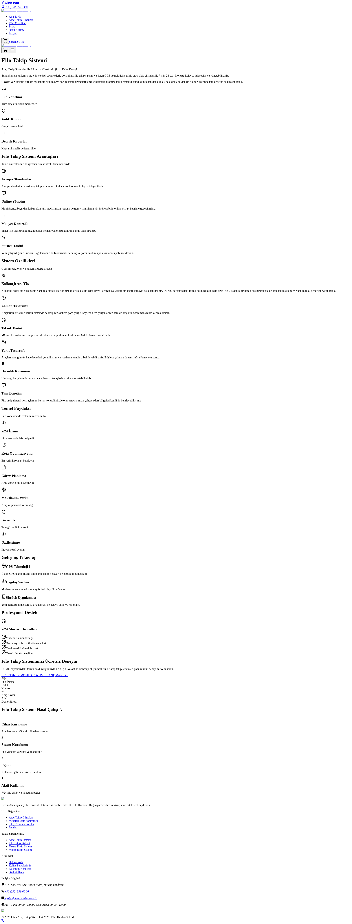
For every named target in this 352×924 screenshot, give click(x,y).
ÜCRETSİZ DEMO (13, 675)
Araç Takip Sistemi (20, 839)
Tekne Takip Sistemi (20, 846)
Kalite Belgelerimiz (20, 865)
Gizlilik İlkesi (16, 872)
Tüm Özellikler (17, 23)
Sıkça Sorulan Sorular (21, 824)
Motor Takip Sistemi (20, 849)
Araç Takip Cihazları (21, 19)
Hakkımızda (16, 862)
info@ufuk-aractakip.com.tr (20, 898)
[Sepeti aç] (5, 41)
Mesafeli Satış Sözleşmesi (23, 820)
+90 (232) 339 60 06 (16, 891)
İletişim (13, 33)
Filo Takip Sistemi (19, 843)
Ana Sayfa (15, 16)
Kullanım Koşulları (20, 868)
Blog (11, 26)
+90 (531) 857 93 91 (16, 7)
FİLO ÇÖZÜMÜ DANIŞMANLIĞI (46, 675)
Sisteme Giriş (16, 41)
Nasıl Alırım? (16, 29)
